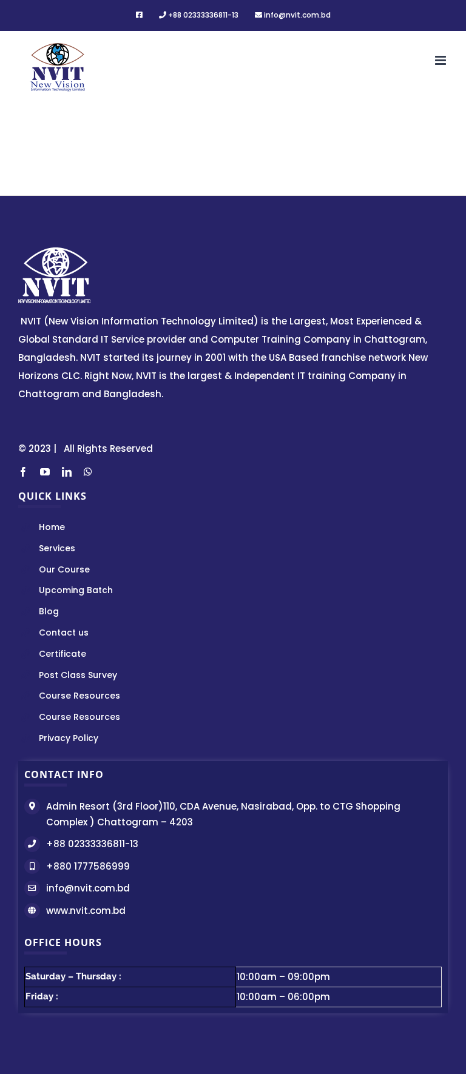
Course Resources (79, 696)
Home (52, 527)
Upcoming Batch (76, 590)
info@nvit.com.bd (88, 888)
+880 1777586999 (88, 866)
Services (57, 548)
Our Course (64, 569)
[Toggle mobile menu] (441, 60)
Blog (49, 611)
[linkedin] (67, 472)
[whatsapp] (88, 472)
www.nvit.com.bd (86, 910)
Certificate (62, 654)
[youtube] (45, 472)
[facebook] (23, 472)
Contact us (64, 632)
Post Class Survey (78, 675)
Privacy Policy (68, 738)
